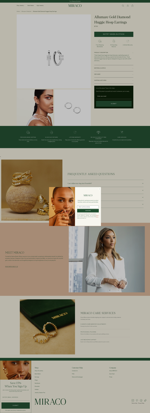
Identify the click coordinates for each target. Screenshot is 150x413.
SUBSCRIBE (88, 210)
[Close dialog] (99, 189)
